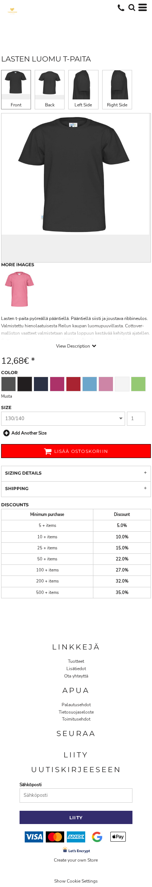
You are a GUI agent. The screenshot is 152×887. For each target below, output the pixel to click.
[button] (131, 7)
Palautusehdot (76, 705)
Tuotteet (76, 661)
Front (16, 105)
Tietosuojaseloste (76, 712)
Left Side (83, 105)
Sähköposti (31, 785)
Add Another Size (28, 433)
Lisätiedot (76, 669)
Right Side (117, 105)
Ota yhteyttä (76, 676)
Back (50, 105)
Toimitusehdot (76, 719)
